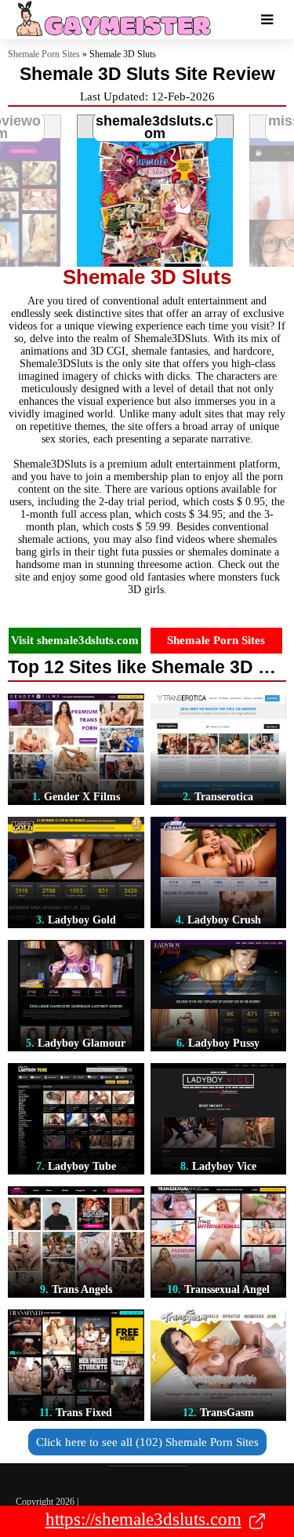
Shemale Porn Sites (44, 54)
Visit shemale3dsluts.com (75, 640)
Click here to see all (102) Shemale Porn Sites (147, 1442)
